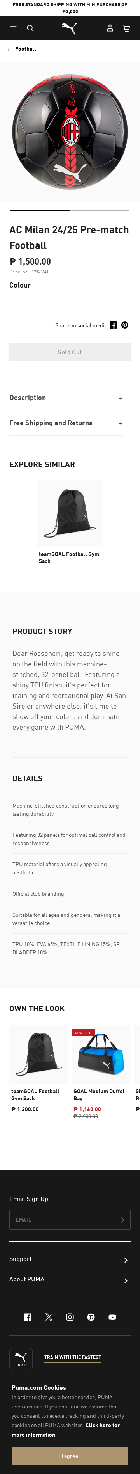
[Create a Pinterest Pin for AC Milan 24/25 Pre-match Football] (125, 325)
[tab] (40, 210)
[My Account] (110, 28)
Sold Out (70, 351)
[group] (38, 1065)
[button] (15, 28)
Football (25, 49)
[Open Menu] (15, 28)
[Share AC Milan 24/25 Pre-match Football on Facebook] (113, 325)
